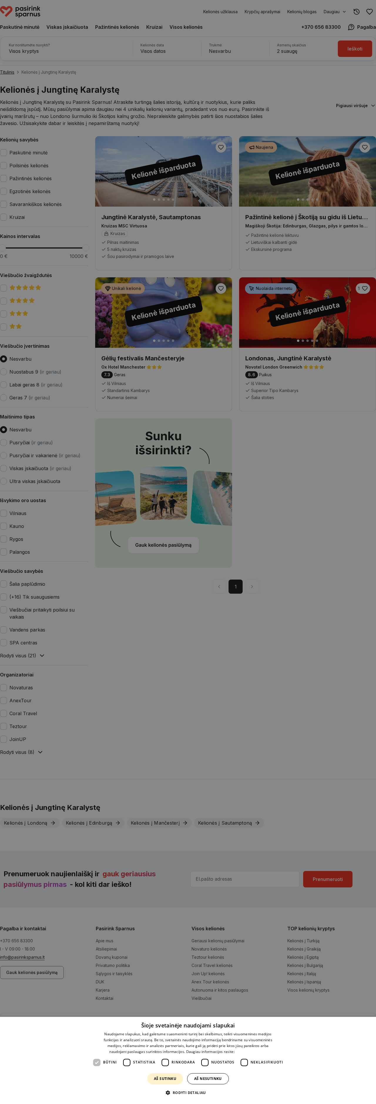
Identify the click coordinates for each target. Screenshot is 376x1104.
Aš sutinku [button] (165, 1078)
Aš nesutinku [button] (208, 1078)
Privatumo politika (251, 1051)
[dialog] (188, 1060)
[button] (188, 1093)
